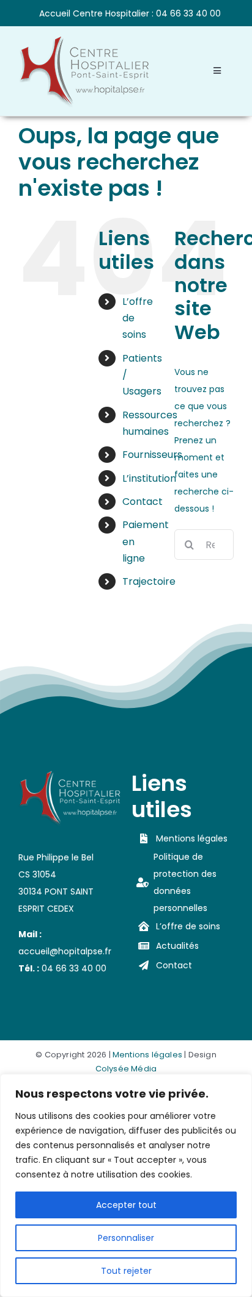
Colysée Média (126, 1068)
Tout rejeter (126, 1271)
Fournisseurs (152, 455)
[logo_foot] (69, 774)
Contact (142, 502)
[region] (126, 1185)
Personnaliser (126, 1238)
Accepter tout (126, 1205)
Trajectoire (149, 581)
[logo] (83, 40)
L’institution (149, 478)
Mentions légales (147, 1054)
